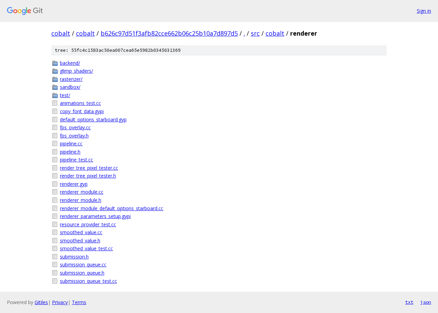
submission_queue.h (82, 272)
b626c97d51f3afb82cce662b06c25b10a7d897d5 (169, 33)
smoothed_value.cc (81, 232)
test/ (65, 95)
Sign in (424, 11)
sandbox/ (70, 87)
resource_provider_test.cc (88, 224)
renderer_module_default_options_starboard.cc (111, 208)
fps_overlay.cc (75, 127)
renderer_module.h (80, 200)
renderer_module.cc (81, 192)
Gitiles (41, 302)
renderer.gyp (74, 184)
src (255, 33)
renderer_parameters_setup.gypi (95, 216)
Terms (79, 302)
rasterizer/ (71, 79)
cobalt (60, 33)
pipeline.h (70, 151)
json (425, 302)
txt (409, 302)
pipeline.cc (71, 143)
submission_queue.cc (83, 264)
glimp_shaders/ (76, 71)
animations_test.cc (80, 103)
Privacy (60, 302)
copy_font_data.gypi (82, 111)
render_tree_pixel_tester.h (88, 175)
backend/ (70, 63)
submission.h (74, 256)
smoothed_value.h (80, 240)
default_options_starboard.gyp (93, 119)
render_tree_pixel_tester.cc (89, 168)
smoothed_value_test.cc (86, 248)
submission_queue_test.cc (88, 281)
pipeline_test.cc (76, 159)
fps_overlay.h (74, 135)
